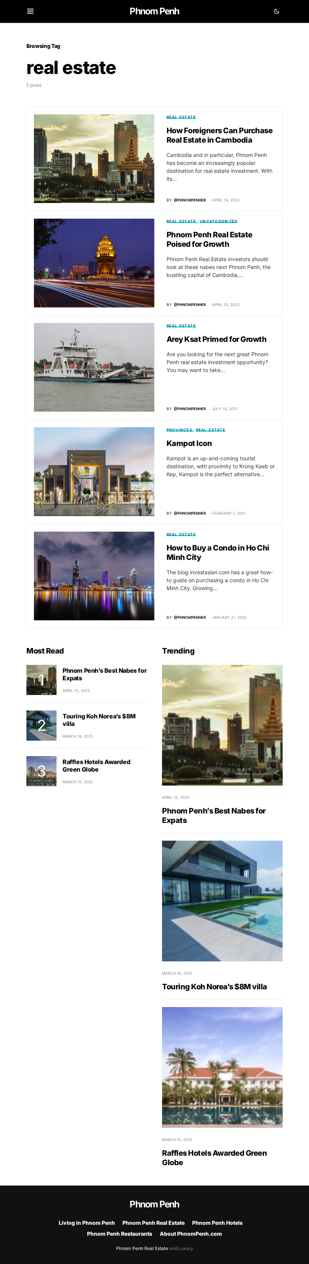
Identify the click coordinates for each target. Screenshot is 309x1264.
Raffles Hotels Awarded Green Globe (96, 765)
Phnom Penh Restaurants (119, 1233)
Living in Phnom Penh (87, 1222)
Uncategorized (218, 221)
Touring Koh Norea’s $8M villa (214, 986)
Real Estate (181, 117)
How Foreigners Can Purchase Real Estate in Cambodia (220, 135)
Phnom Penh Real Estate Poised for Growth (209, 239)
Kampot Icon (189, 443)
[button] (30, 11)
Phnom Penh (154, 11)
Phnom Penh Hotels (217, 1222)
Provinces (179, 429)
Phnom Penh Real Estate (153, 1222)
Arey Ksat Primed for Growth (217, 339)
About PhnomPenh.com (191, 1233)
